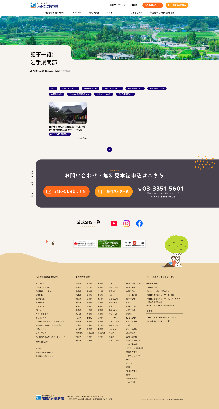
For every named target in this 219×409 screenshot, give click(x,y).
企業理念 (133, 5)
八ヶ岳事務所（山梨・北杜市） (158, 321)
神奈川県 (79, 333)
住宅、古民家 (114, 321)
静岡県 (89, 302)
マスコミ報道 (41, 306)
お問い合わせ (41, 329)
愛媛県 (100, 302)
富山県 (89, 295)
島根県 (89, 340)
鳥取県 (89, 336)
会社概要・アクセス (117, 5)
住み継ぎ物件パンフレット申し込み (50, 321)
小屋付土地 (113, 298)
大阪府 (89, 321)
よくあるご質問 (135, 12)
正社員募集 (40, 302)
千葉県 (78, 325)
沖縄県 (100, 336)
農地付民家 (130, 287)
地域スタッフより (104, 94)
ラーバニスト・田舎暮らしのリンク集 (161, 317)
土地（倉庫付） (132, 336)
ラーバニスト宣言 (43, 287)
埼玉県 (78, 321)
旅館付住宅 (113, 302)
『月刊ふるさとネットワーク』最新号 (161, 295)
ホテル (129, 363)
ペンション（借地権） (135, 348)
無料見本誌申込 (152, 283)
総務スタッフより (157, 88)
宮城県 (78, 295)
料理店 (111, 333)
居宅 (128, 359)
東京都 (78, 329)
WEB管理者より (90, 88)
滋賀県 (89, 314)
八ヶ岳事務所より (125, 94)
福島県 (78, 306)
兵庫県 (89, 325)
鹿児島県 (101, 333)
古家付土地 (130, 310)
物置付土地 (113, 325)
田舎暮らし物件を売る (44, 356)
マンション (113, 314)
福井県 (89, 291)
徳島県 (100, 295)
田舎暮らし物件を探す (55, 12)
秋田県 (78, 298)
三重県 (89, 310)
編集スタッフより (135, 88)
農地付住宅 (113, 310)
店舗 (128, 367)
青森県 (78, 287)
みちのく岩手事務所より (79, 94)
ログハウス (113, 317)
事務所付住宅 (131, 352)
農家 (110, 306)
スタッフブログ (113, 12)
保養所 (111, 336)
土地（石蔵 (130, 382)
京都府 (89, 317)
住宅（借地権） (132, 329)
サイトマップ (41, 333)
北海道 (78, 283)
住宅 (110, 283)
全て (53, 88)
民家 (110, 295)
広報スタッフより (69, 88)
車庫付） (112, 291)
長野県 (89, 283)
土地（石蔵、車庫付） (135, 283)
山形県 (78, 302)
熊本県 (100, 321)
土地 (128, 374)
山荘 (128, 302)
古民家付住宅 (131, 378)
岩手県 (78, 291)
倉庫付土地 (130, 298)
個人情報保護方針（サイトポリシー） (51, 336)
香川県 (100, 298)
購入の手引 (94, 12)
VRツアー (77, 12)
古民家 (129, 314)
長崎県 (100, 317)
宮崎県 (100, 329)
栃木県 (78, 314)
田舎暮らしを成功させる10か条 (48, 325)
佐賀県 (100, 314)
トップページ (41, 283)
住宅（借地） (131, 317)
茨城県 (78, 310)
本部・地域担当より (112, 88)
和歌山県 (90, 333)
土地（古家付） (115, 340)
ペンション (113, 329)
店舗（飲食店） (132, 306)
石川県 (89, 287)
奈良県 (89, 329)
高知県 (100, 306)
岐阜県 (89, 298)
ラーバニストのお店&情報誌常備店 (160, 305)
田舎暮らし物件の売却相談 (162, 12)
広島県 (100, 287)
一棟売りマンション (134, 355)
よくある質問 (41, 317)
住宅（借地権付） (133, 321)
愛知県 (89, 306)
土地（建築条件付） (134, 340)
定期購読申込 (151, 287)
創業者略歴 (40, 298)
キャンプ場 (113, 287)
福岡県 (100, 310)
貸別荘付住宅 (131, 371)
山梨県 (78, 340)
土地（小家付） (132, 344)
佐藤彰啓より (56, 94)
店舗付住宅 (130, 291)
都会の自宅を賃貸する (44, 352)
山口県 (100, 291)
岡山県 (100, 283)
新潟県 (78, 336)
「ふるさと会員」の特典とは (157, 291)
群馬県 (78, 317)
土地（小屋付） (132, 295)
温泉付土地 (130, 333)
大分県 (100, 325)
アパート (129, 325)
